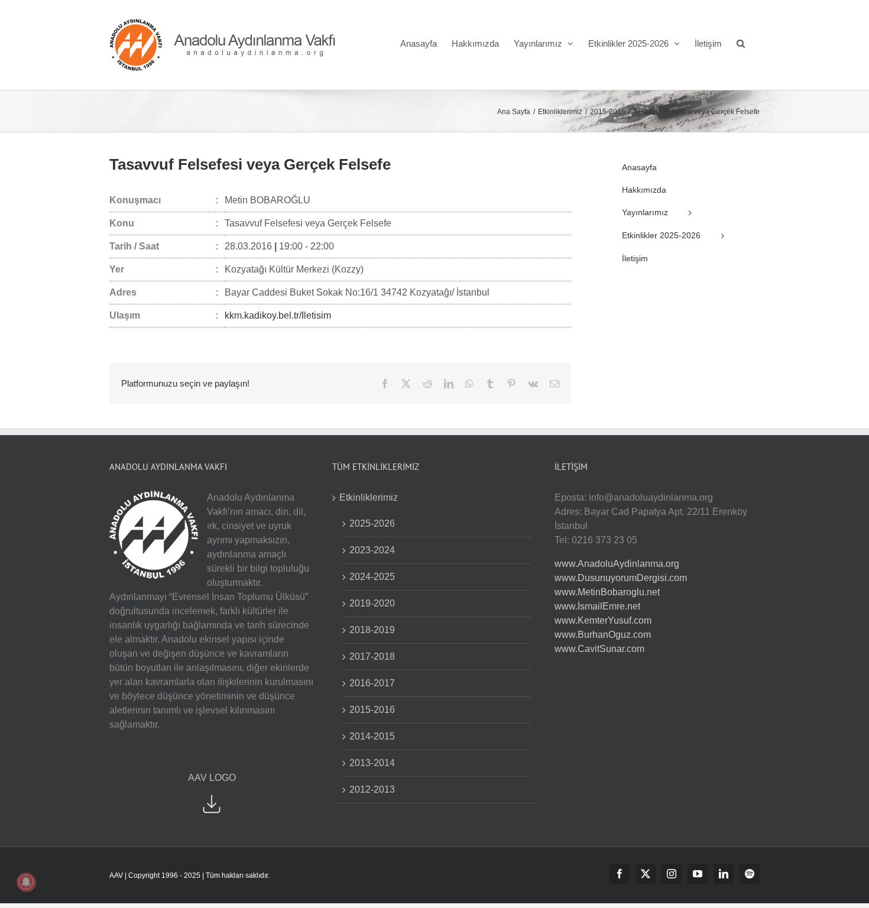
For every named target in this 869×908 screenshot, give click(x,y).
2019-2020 (372, 603)
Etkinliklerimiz (368, 497)
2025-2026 (372, 523)
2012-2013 (372, 789)
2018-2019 (372, 630)
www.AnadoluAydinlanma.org (617, 564)
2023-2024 (372, 550)
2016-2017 (372, 683)
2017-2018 (372, 656)
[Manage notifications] (26, 882)
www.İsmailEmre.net (597, 606)
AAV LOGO (212, 778)
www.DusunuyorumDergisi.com (621, 578)
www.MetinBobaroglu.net (607, 592)
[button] (741, 43)
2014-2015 (372, 736)
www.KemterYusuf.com (603, 620)
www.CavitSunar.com (599, 649)
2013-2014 (372, 763)
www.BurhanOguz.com (603, 635)
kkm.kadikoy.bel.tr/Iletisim (278, 315)
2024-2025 (372, 577)
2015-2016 (372, 710)
